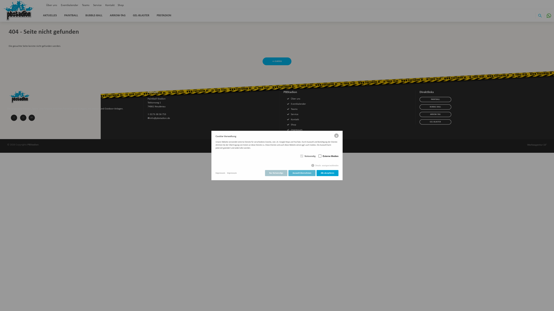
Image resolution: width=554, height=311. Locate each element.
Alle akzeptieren (327, 173)
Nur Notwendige (276, 173)
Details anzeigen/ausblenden (326, 165)
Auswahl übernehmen (302, 173)
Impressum (220, 173)
